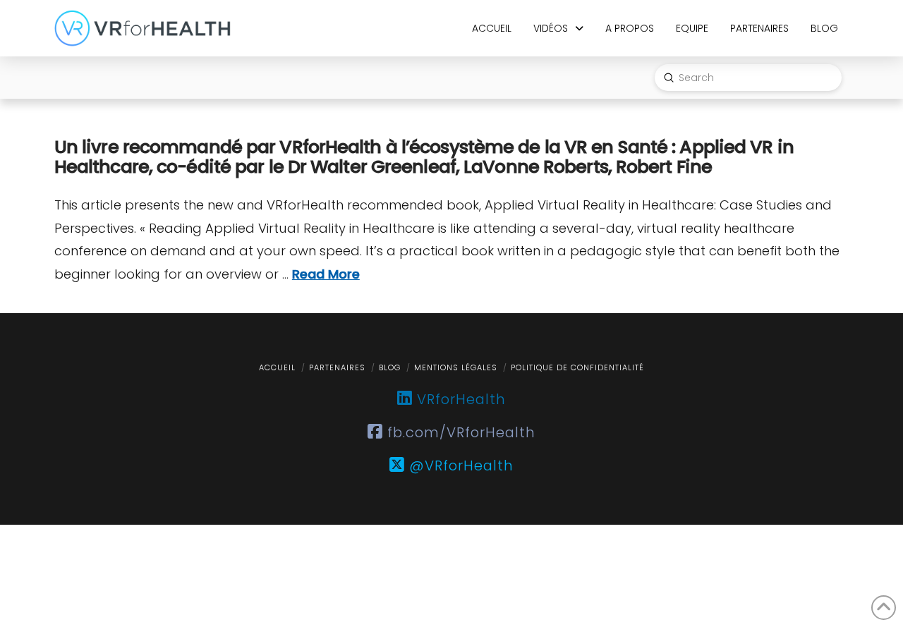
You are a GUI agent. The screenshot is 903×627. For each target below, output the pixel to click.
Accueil (277, 367)
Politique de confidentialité (577, 367)
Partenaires (337, 367)
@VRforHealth (459, 465)
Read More (326, 274)
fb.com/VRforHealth (459, 432)
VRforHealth (459, 399)
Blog (390, 367)
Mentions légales (455, 367)
